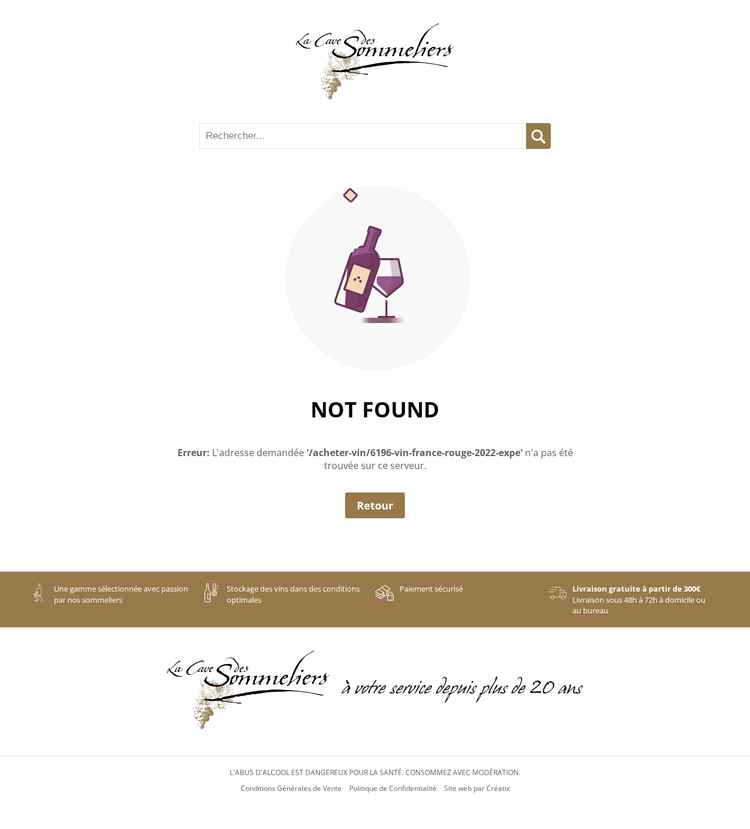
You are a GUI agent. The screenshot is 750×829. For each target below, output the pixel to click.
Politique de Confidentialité (393, 788)
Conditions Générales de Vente (291, 788)
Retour (375, 505)
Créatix (498, 788)
